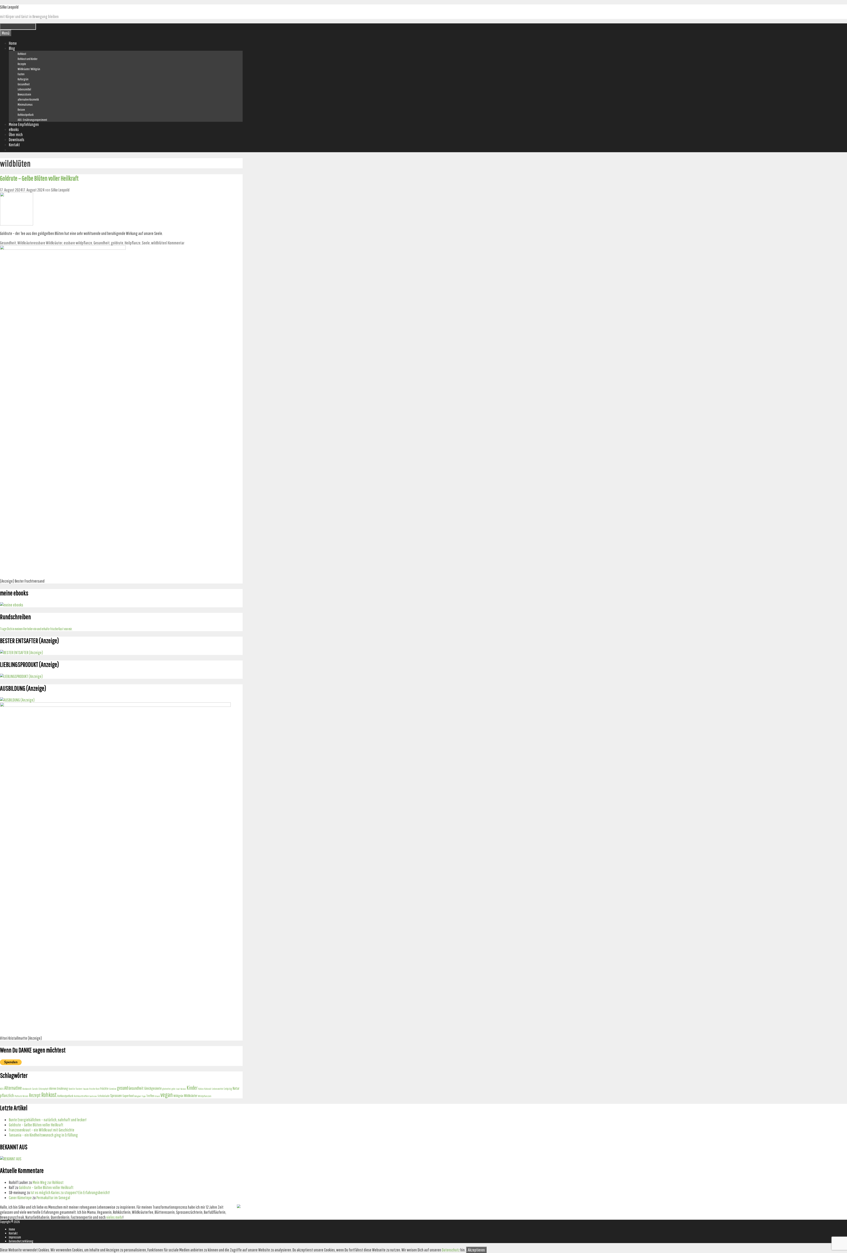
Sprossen (116, 1095)
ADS (2, 1088)
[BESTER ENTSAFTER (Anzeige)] (21, 652)
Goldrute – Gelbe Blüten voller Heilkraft (39, 178)
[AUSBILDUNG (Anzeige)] (17, 699)
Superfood (128, 1096)
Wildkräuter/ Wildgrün (29, 69)
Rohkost (22, 54)
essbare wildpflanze (78, 242)
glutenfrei (166, 1088)
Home (13, 43)
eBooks (14, 129)
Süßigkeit (137, 1096)
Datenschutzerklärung (21, 1241)
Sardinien (93, 1096)
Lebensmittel (24, 89)
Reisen (21, 109)
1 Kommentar (175, 242)
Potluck (18, 1096)
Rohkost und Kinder (27, 59)
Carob (35, 1088)
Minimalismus (25, 104)
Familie (72, 1088)
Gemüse (112, 1088)
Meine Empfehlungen (24, 124)
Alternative (13, 1088)
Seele (146, 242)
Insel (178, 1089)
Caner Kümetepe (20, 1197)
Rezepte (22, 64)
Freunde (85, 1089)
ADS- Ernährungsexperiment (32, 120)
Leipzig (228, 1088)
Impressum (15, 1237)
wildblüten (158, 242)
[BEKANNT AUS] (10, 1158)
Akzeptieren (476, 1249)
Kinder (192, 1088)
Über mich (16, 134)
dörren (52, 1088)
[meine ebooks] (11, 604)
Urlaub (157, 1096)
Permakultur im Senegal (53, 1197)
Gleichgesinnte (153, 1088)
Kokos (201, 1088)
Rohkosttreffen (81, 1096)
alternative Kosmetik (28, 99)
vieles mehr (114, 1217)
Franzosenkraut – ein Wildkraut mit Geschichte (41, 1129)
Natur (236, 1088)
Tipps (144, 1096)
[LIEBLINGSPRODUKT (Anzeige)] (21, 676)
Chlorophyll (43, 1088)
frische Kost (94, 1088)
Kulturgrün (23, 79)
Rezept (35, 1095)
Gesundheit (24, 84)
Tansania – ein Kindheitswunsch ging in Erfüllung (43, 1134)
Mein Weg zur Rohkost (48, 1182)
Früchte (104, 1088)
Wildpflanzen (204, 1096)
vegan (166, 1094)
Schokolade (103, 1096)
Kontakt (14, 144)
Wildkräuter (25, 242)
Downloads (16, 139)
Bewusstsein (24, 94)
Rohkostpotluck (26, 114)
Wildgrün (178, 1096)
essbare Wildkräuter (48, 242)
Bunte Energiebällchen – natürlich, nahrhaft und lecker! (47, 1119)
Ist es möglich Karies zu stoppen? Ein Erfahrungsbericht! (70, 1192)
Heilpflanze (133, 242)
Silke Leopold (9, 6)
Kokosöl (207, 1088)
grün (173, 1088)
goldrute (117, 242)
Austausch (26, 1088)
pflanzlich (7, 1095)
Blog (12, 48)
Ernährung (62, 1088)
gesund (122, 1088)
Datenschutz (451, 1249)
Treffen (150, 1096)
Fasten (21, 74)
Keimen (183, 1089)
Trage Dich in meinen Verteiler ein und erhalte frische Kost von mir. (36, 629)
